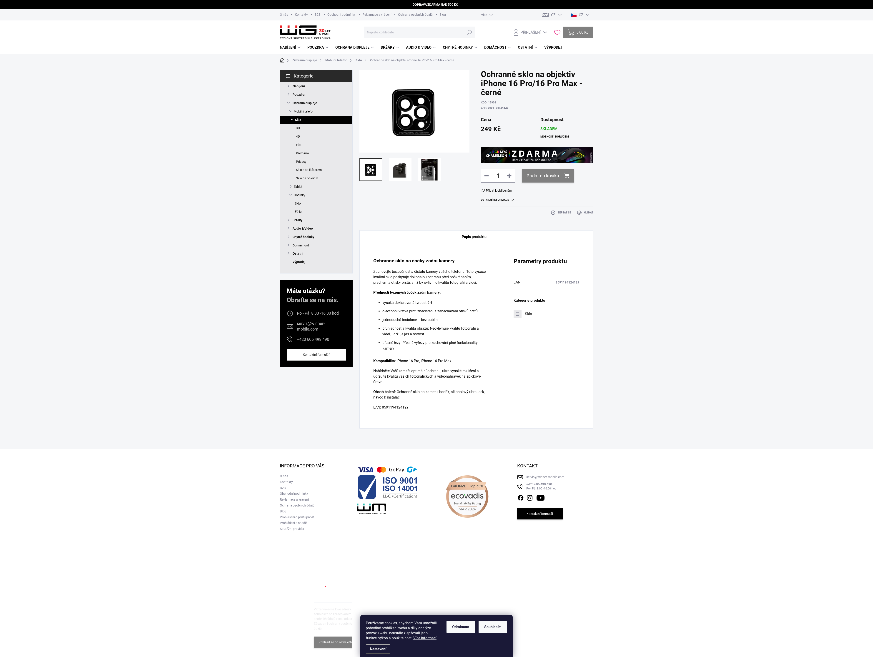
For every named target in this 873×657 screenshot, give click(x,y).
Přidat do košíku (543, 175)
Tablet (298, 186)
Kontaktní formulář (316, 354)
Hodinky (299, 195)
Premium (302, 153)
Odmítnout (460, 627)
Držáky (297, 220)
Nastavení (378, 649)
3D (298, 128)
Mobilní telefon (304, 111)
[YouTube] (540, 497)
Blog (442, 14)
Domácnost (301, 245)
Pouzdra (299, 94)
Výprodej (299, 262)
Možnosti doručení (554, 136)
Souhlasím (493, 627)
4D (298, 136)
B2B (318, 14)
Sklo (298, 120)
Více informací (424, 638)
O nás (284, 14)
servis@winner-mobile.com (311, 326)
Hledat (469, 32)
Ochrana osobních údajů (415, 14)
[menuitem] (291, 47)
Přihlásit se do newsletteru (337, 642)
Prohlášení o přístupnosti (297, 517)
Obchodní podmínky (341, 14)
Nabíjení (299, 86)
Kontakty (301, 14)
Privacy (301, 161)
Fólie (298, 211)
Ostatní (298, 253)
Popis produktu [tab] (474, 237)
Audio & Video (303, 228)
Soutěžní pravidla (292, 529)
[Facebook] (520, 497)
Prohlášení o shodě (293, 523)
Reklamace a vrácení (376, 14)
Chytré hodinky (303, 237)
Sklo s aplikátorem (309, 170)
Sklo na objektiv (307, 178)
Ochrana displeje (305, 103)
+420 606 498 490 (313, 339)
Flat (298, 145)
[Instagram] (529, 497)
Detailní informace (495, 199)
